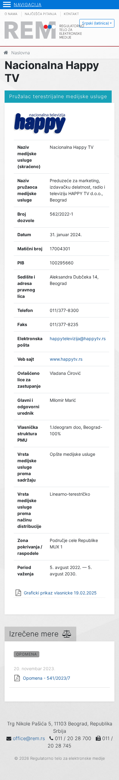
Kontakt (71, 14)
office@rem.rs (29, 738)
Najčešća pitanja (40, 14)
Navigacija (27, 4)
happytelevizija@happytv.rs (78, 338)
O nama (11, 14)
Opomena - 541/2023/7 (46, 678)
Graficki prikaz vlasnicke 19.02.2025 (60, 592)
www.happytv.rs (66, 359)
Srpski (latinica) (95, 23)
